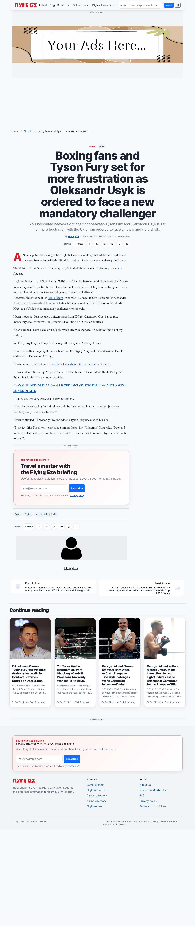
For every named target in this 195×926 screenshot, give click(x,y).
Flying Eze (73, 236)
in (104, 244)
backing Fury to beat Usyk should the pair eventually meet (73, 364)
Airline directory (96, 801)
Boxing (28, 514)
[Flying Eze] (25, 5)
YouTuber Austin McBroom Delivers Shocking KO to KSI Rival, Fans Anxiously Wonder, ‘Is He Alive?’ (71, 673)
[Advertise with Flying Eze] (97, 44)
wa (111, 244)
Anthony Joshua (109, 268)
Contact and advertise (153, 790)
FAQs (143, 795)
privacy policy (76, 495)
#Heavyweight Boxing (46, 514)
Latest (43, 5)
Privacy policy (148, 801)
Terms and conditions (153, 806)
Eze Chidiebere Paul (24, 702)
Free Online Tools (77, 5)
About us (145, 784)
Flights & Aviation (102, 5)
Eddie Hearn (55, 298)
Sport (60, 5)
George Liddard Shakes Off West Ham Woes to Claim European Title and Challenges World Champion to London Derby (118, 675)
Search (168, 5)
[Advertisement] (97, 101)
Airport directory (97, 795)
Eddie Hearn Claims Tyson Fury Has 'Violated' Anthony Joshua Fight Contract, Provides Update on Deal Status (29, 673)
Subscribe (77, 488)
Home (14, 131)
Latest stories (95, 784)
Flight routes (94, 806)
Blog (52, 5)
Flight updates (96, 790)
